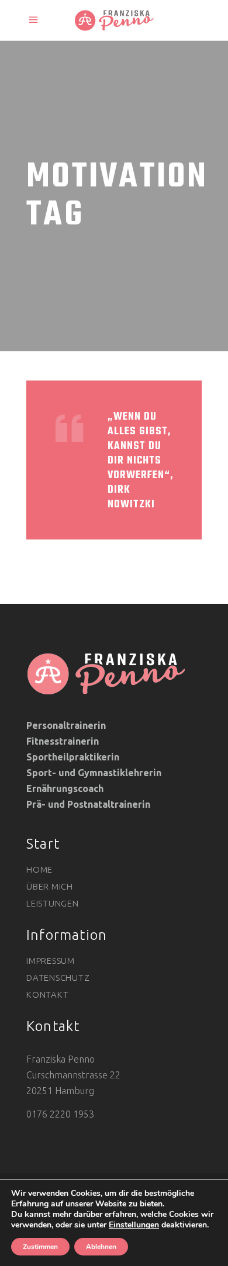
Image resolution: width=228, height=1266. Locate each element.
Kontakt (47, 994)
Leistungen (52, 903)
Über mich (49, 886)
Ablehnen (101, 1246)
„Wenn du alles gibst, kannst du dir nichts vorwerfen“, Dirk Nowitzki (141, 461)
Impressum (50, 961)
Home (39, 869)
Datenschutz (57, 978)
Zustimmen (40, 1246)
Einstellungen (134, 1225)
